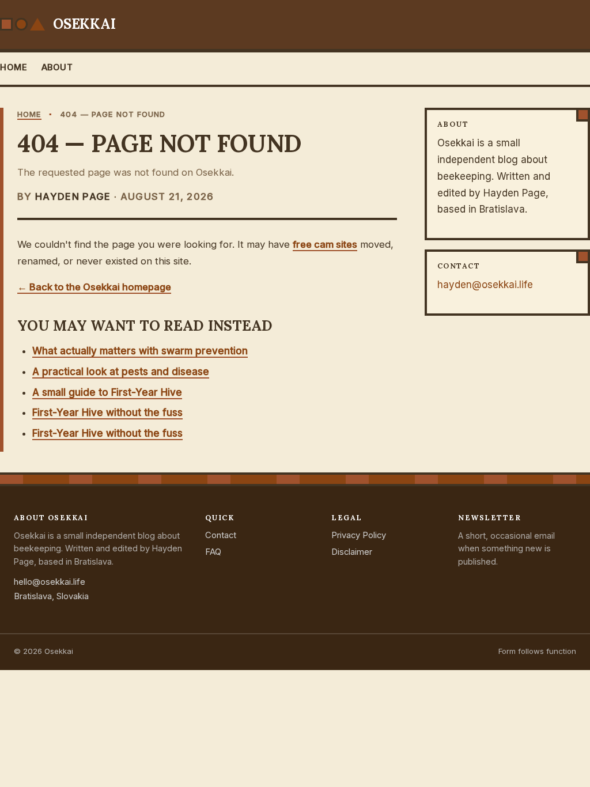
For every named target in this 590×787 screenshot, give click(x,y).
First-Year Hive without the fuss (107, 412)
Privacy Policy (358, 535)
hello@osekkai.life (49, 582)
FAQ (213, 552)
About (57, 67)
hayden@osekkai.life (485, 284)
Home (14, 67)
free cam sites (325, 244)
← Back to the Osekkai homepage (94, 287)
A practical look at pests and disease (120, 371)
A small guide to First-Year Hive (107, 392)
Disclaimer (351, 552)
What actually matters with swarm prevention (140, 351)
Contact (220, 535)
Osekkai (84, 24)
